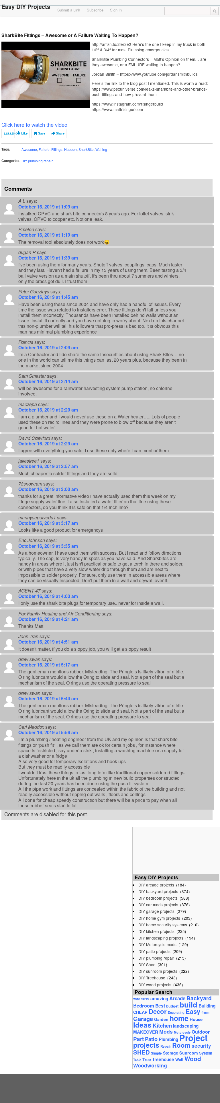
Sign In (116, 10)
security (201, 1045)
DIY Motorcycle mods (157, 944)
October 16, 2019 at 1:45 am (48, 297)
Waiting (101, 149)
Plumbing (168, 1039)
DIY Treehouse (151, 978)
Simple (156, 1053)
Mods (166, 1031)
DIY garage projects (156, 911)
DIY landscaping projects (160, 938)
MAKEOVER (145, 1032)
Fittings (56, 149)
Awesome (29, 149)
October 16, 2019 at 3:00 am (48, 489)
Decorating (176, 1012)
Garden (161, 1019)
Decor (158, 1011)
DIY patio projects (154, 951)
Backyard (199, 998)
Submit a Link (68, 10)
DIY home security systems (162, 924)
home (179, 1018)
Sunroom (188, 1053)
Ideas (142, 1025)
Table (137, 1059)
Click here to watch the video (34, 124)
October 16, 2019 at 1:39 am (48, 257)
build (188, 1004)
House (196, 1019)
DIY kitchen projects (156, 931)
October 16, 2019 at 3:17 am (48, 523)
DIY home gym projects (159, 918)
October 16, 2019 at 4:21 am (48, 619)
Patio (151, 1039)
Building (207, 1006)
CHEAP (140, 1012)
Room (181, 1045)
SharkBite (86, 149)
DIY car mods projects (158, 904)
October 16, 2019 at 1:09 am (48, 206)
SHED (141, 1052)
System (205, 1053)
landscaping (186, 1026)
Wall (179, 1059)
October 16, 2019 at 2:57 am (48, 466)
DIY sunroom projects (157, 971)
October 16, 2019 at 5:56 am (48, 732)
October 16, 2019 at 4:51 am (48, 641)
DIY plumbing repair (37, 160)
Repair (165, 1046)
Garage (143, 1018)
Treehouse (163, 1059)
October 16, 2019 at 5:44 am (48, 698)
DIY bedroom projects (158, 898)
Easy (193, 1011)
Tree (146, 1059)
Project (193, 1038)
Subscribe (95, 10)
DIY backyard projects (158, 891)
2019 (145, 998)
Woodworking (150, 1065)
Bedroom (143, 1005)
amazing (159, 998)
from (205, 1012)
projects (146, 1045)
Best (160, 1005)
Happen (70, 149)
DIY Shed (147, 964)
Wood (192, 1058)
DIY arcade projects (156, 885)
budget (172, 1006)
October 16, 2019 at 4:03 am (48, 596)
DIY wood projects (154, 984)
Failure (44, 149)
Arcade (177, 998)
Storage (170, 1053)
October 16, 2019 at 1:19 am (48, 234)
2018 (136, 999)
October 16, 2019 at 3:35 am (48, 546)
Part (138, 1039)
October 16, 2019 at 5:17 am (48, 664)
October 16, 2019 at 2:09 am (48, 347)
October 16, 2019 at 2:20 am (48, 409)
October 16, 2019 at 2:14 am (48, 381)
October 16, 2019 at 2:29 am (48, 443)
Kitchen (162, 1025)
